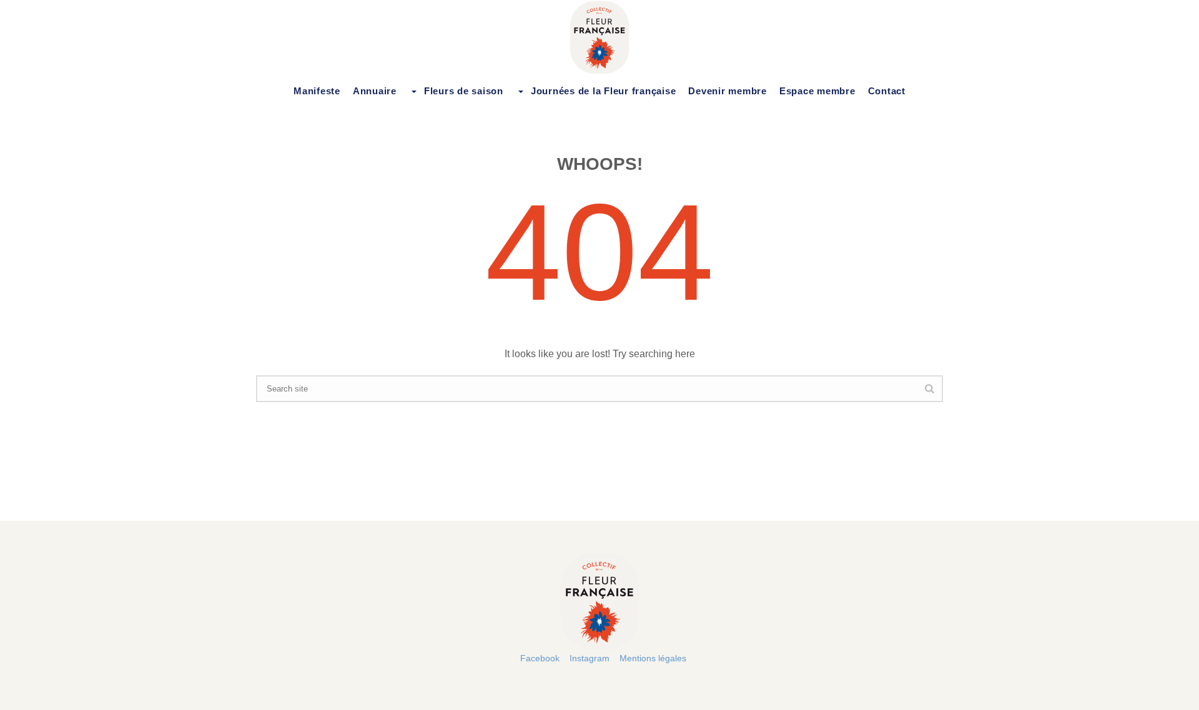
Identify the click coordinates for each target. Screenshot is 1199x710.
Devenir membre (727, 91)
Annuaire (375, 91)
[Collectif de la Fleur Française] (599, 37)
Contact (886, 91)
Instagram (589, 658)
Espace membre (817, 91)
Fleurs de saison (463, 91)
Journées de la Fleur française (603, 91)
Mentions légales (652, 658)
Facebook (540, 658)
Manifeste (317, 91)
